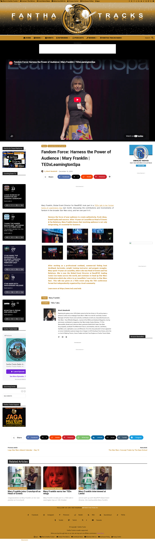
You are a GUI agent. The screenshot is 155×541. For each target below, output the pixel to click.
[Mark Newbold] (42, 171)
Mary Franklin (54, 298)
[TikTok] (143, 1)
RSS (93, 515)
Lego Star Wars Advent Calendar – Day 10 (23, 450)
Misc (81, 488)
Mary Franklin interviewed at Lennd (92, 492)
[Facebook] (129, 1)
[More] (109, 177)
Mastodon (24, 540)
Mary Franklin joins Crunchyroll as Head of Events (24, 492)
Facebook (35, 515)
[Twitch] (148, 1)
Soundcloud (108, 515)
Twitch (74, 520)
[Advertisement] (77, 49)
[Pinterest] (134, 1)
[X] (151, 1)
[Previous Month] (22, 391)
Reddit (80, 515)
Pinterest (66, 515)
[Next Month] (25, 391)
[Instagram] (131, 1)
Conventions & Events (56, 146)
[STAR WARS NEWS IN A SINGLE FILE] (77, 19)
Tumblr (61, 520)
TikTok (123, 515)
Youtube (99, 520)
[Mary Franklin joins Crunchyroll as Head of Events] (24, 478)
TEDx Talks (55, 303)
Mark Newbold (51, 171)
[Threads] (66, 336)
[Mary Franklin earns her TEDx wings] (60, 478)
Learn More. (100, 533)
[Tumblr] (146, 1)
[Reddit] (136, 1)
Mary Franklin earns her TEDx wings (57, 492)
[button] (150, 37)
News (44, 146)
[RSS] (139, 1)
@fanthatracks (90, 508)
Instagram (50, 515)
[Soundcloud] (141, 1)
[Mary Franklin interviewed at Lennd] (95, 478)
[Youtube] (153, 1)
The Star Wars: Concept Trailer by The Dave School (128, 450)
